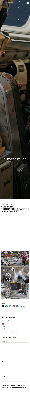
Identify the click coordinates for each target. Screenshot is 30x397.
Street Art (21, 213)
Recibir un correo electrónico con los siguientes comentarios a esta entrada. (14, 386)
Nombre (4, 362)
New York (16, 213)
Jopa (2, 214)
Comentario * (6, 341)
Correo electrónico (8, 369)
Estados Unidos (8, 213)
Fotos (13, 213)
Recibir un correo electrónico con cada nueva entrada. (14, 393)
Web (3, 376)
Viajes (24, 213)
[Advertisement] (15, 233)
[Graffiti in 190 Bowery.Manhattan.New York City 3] (15, 291)
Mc (3, 326)
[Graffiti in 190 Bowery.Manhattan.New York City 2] (15, 275)
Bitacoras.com (12, 321)
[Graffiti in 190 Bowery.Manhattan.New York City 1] (15, 259)
